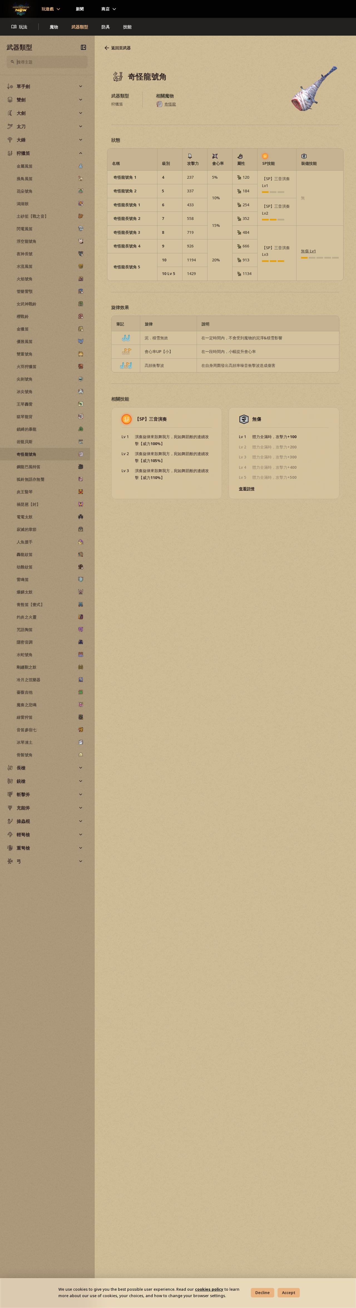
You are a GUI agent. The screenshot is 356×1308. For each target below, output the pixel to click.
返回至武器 (121, 47)
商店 (106, 8)
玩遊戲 (48, 8)
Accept (288, 1292)
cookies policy (209, 1289)
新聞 (80, 8)
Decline (262, 1292)
